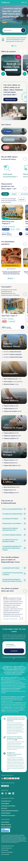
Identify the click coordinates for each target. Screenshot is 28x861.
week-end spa (17, 699)
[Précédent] (21, 188)
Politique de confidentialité (6, 852)
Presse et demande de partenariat (9, 810)
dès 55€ (13, 411)
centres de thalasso (20, 684)
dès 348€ (12, 465)
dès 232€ (11, 406)
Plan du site (4, 808)
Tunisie (5, 194)
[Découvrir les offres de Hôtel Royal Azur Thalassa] (20, 233)
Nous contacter (5, 822)
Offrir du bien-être (10, 99)
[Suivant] (25, 188)
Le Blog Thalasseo (5, 813)
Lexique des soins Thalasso (8, 805)
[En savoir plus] (3, 74)
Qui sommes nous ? (6, 801)
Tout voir (21, 199)
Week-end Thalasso (6, 824)
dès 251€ (11, 408)
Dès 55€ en (13, 357)
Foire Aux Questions (6, 826)
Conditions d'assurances (6, 848)
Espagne (14, 194)
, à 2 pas (11, 384)
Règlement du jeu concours (8, 815)
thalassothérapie (13, 690)
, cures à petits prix (13, 381)
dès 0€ (11, 438)
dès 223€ (12, 436)
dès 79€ (11, 460)
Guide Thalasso (5, 803)
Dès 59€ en (13, 354)
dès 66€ (11, 492)
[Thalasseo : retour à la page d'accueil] (5, 2)
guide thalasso (19, 707)
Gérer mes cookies (5, 854)
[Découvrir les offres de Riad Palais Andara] (22, 327)
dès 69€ (11, 433)
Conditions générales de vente (7, 846)
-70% (12, 379)
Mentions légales (4, 850)
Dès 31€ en (12, 351)
